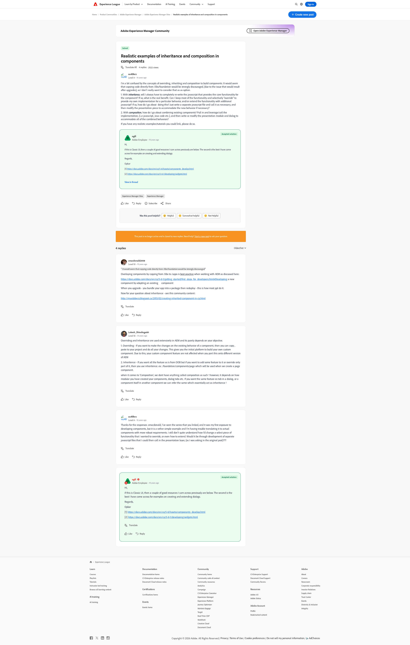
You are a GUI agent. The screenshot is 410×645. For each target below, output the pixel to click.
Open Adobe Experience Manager (270, 30)
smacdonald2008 (136, 260)
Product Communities (108, 14)
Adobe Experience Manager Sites (157, 14)
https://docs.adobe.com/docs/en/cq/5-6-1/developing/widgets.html (157, 173)
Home (94, 14)
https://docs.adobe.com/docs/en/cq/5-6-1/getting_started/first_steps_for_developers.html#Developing (174, 279)
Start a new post (202, 236)
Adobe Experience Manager (130, 14)
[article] (180, 288)
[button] (302, 14)
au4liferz (132, 74)
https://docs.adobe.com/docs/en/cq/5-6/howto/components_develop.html (160, 168)
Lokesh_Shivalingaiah (138, 332)
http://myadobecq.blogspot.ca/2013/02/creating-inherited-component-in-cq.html (163, 298)
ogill (134, 136)
